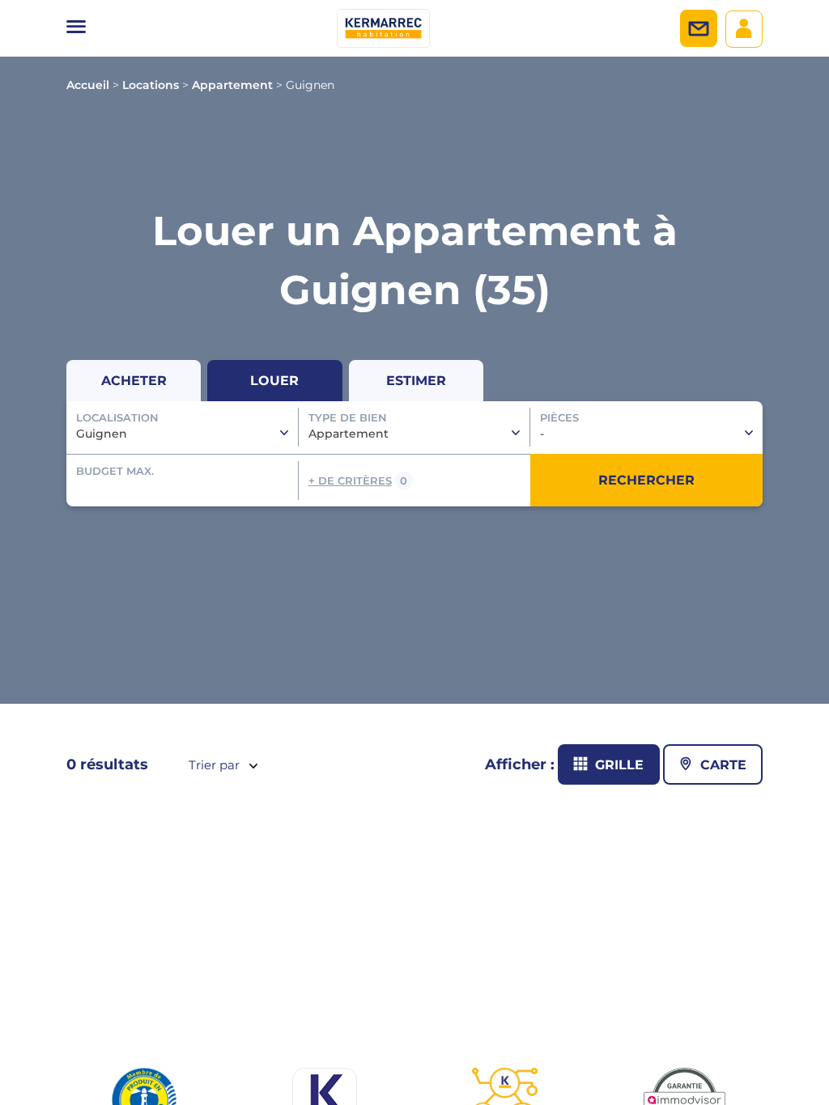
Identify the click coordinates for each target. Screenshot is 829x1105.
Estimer (416, 380)
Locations (150, 85)
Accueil (87, 85)
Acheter (134, 380)
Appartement (232, 85)
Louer (274, 380)
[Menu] (76, 28)
